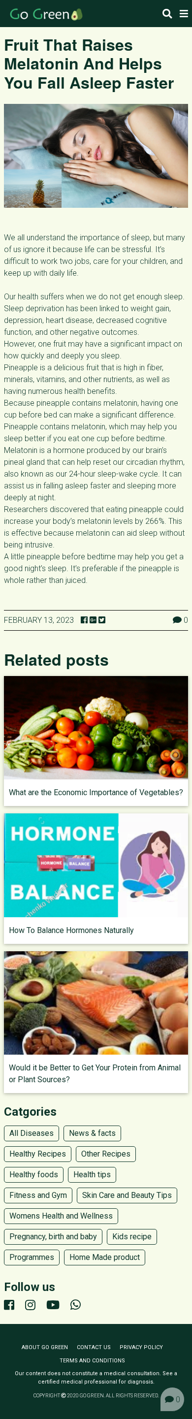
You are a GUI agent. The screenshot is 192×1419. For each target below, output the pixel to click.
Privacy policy (141, 1347)
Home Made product (104, 1257)
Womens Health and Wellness (61, 1216)
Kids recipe (132, 1236)
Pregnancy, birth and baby (53, 1236)
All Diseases (31, 1133)
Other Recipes (105, 1154)
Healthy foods (33, 1174)
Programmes (31, 1257)
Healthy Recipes (37, 1154)
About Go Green (45, 1347)
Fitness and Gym (38, 1195)
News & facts (92, 1133)
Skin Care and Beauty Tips (127, 1195)
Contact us (94, 1347)
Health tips (92, 1174)
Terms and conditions (92, 1360)
